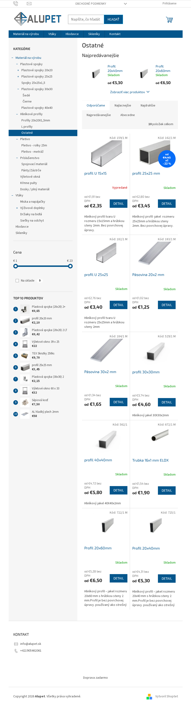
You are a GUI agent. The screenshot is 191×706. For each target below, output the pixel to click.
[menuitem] (26, 34)
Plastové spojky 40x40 (36, 108)
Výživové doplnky (32, 208)
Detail (118, 203)
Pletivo (25, 139)
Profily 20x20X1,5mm (35, 120)
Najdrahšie (148, 105)
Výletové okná (30, 176)
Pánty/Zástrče (31, 170)
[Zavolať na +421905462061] (20, 3)
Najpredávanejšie (99, 115)
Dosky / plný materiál (34, 189)
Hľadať (113, 19)
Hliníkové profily (31, 114)
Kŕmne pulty (28, 183)
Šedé (26, 95)
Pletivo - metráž (32, 151)
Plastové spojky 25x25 (36, 76)
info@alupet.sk (30, 644)
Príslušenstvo (29, 158)
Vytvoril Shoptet (166, 696)
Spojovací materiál (34, 164)
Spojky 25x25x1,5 (33, 83)
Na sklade (31, 280)
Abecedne (127, 115)
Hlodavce (22, 226)
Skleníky (21, 233)
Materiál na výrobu (28, 58)
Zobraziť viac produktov (127, 92)
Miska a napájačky (32, 201)
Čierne (27, 101)
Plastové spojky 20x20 (36, 70)
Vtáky (19, 195)
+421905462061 (30, 650)
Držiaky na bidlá (31, 214)
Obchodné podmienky (90, 4)
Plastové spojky (31, 64)
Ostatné (27, 133)
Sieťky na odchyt (32, 220)
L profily (27, 126)
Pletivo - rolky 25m (34, 145)
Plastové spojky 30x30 (36, 89)
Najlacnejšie (123, 105)
